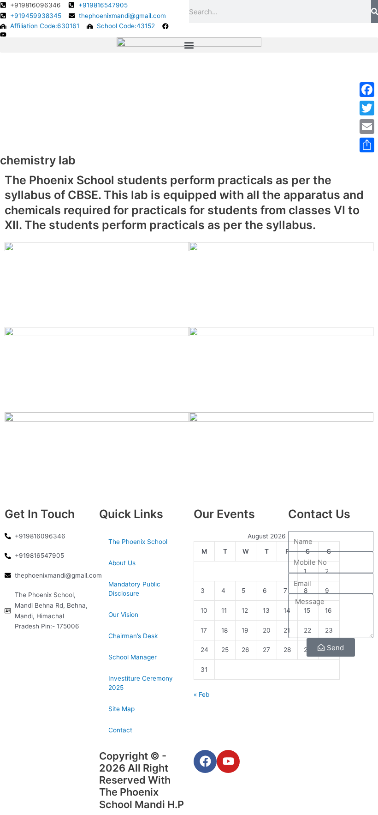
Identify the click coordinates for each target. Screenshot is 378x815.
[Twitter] (367, 108)
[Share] (367, 145)
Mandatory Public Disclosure (134, 588)
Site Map (121, 708)
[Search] (374, 11)
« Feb (201, 694)
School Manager (132, 657)
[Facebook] (367, 89)
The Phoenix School (137, 541)
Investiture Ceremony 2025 (140, 683)
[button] (189, 45)
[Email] (367, 126)
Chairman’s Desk (133, 636)
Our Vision (123, 614)
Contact (120, 730)
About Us (122, 563)
